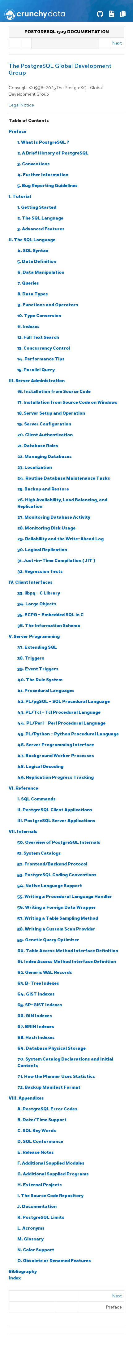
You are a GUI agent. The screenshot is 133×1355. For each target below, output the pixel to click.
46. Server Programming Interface (55, 744)
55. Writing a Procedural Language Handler (64, 896)
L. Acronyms (31, 1228)
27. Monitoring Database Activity (53, 517)
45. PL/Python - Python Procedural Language (68, 734)
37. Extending (37, 647)
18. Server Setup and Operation (51, 413)
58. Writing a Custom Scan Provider (56, 929)
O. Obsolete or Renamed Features (54, 1260)
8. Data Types (32, 294)
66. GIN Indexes (34, 1015)
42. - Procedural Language (63, 701)
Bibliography (23, 1271)
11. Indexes (28, 326)
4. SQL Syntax (32, 250)
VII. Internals (23, 831)
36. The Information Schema (48, 625)
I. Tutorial (20, 196)
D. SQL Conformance (40, 1141)
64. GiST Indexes (36, 994)
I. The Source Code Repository (50, 1195)
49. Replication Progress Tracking (55, 777)
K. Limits (40, 1217)
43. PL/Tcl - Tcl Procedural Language (59, 712)
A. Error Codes (47, 1109)
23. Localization (34, 467)
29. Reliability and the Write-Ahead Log (60, 539)
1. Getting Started (36, 207)
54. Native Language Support (49, 885)
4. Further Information (42, 174)
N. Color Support (35, 1250)
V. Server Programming (34, 636)
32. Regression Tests (40, 571)
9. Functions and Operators (47, 304)
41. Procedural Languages (46, 690)
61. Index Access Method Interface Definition (66, 961)
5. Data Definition (36, 261)
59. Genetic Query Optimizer (48, 940)
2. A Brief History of (52, 153)
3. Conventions (33, 164)
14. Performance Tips (41, 359)
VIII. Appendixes (26, 1098)
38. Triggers (30, 658)
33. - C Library (38, 593)
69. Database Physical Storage (51, 1048)
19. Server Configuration (44, 424)
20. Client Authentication (45, 435)
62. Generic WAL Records (44, 972)
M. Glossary (30, 1239)
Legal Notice (21, 105)
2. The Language (40, 218)
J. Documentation (37, 1206)
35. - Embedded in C (50, 614)
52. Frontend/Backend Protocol (52, 864)
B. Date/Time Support (41, 1119)
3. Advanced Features (41, 229)
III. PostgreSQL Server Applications (56, 820)
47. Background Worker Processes (55, 755)
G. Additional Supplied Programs (53, 1174)
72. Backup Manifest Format (48, 1087)
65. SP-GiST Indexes (39, 1005)
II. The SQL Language (32, 239)
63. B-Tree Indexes (38, 983)
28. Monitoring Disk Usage (46, 528)
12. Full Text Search (38, 337)
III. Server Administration (37, 380)
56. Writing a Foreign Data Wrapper (56, 907)
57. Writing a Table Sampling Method (57, 918)
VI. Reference (23, 788)
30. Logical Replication (42, 549)
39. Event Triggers (37, 669)
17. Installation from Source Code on (67, 402)
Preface (17, 131)
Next (117, 43)
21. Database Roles (37, 445)
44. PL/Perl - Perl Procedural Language (61, 723)
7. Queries (28, 283)
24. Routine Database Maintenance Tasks (63, 478)
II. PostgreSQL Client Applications (54, 810)
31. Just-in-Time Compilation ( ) (56, 560)
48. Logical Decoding (40, 766)
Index (15, 1278)
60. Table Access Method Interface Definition (67, 950)
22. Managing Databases (44, 456)
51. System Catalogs (39, 853)
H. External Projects (39, 1184)
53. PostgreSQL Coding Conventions (57, 875)
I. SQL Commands (36, 799)
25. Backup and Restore (43, 489)
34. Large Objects (36, 604)
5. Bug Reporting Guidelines (47, 185)
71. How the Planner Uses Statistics (56, 1076)
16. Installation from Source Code (54, 391)
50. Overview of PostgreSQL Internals (58, 842)
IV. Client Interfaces (31, 582)
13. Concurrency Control (43, 348)
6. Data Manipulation (40, 272)
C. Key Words (36, 1130)
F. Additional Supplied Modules (50, 1163)
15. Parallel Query (36, 370)
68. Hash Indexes (36, 1037)
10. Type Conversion (39, 315)
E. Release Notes (35, 1152)
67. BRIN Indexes (35, 1026)
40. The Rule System (39, 679)
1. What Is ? (43, 142)
